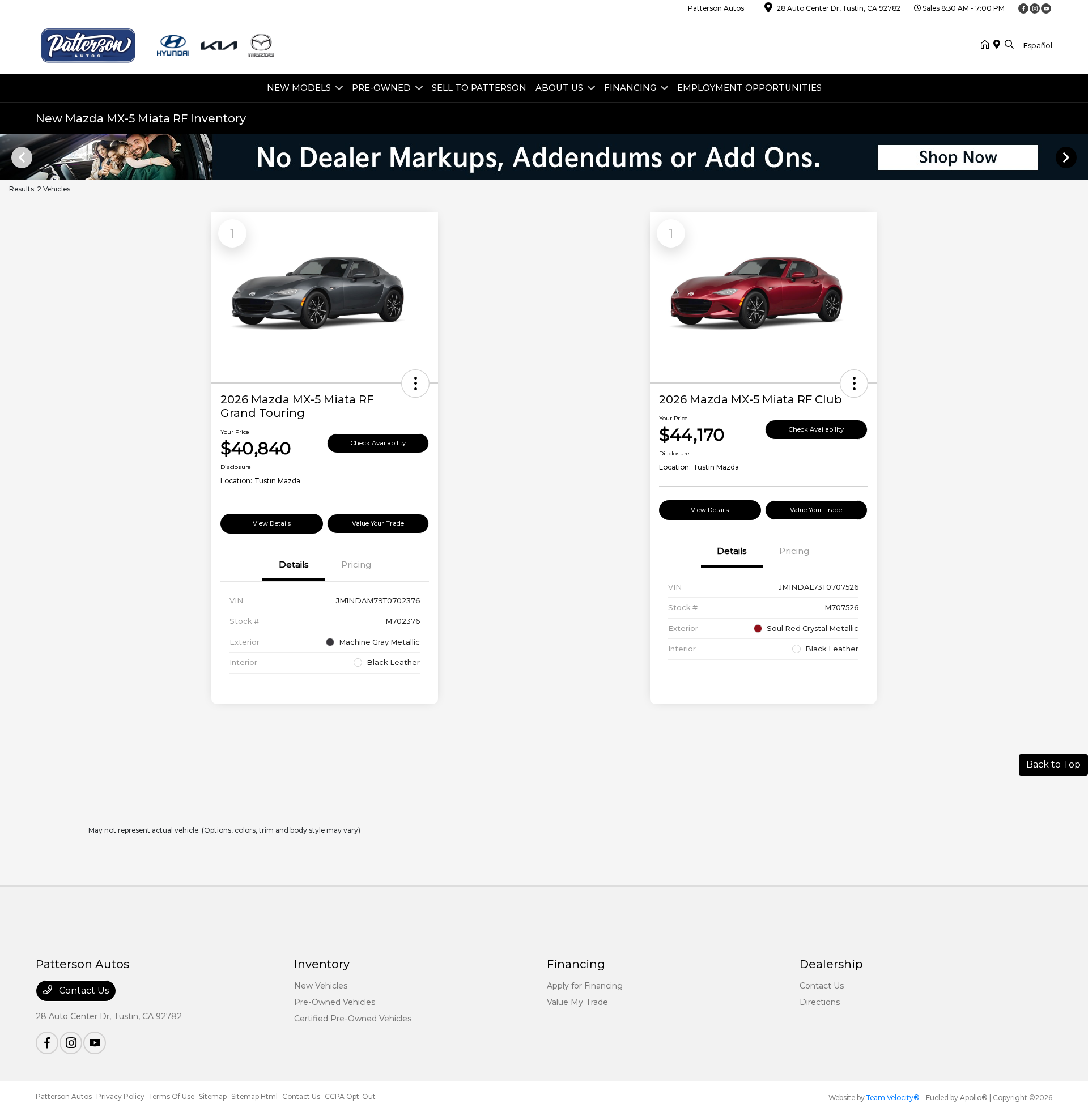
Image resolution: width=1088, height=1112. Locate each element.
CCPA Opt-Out (350, 1096)
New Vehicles (320, 986)
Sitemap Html (254, 1096)
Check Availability (378, 443)
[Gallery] (544, 157)
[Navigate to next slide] (1079, 156)
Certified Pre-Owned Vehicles (352, 1018)
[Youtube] (1046, 8)
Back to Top (1053, 764)
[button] (415, 383)
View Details (272, 523)
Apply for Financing (585, 986)
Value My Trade (577, 1002)
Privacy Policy (120, 1096)
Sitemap (213, 1096)
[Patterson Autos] (157, 44)
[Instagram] (1035, 8)
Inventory (322, 964)
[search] (1009, 45)
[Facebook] (1023, 8)
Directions (820, 1002)
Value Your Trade (378, 523)
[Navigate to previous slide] (8, 156)
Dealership (831, 964)
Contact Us (83, 990)
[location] (768, 9)
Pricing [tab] (356, 564)
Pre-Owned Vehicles (334, 1002)
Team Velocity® (893, 1097)
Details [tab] (294, 564)
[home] (987, 45)
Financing (576, 964)
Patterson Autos (64, 1096)
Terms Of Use (171, 1096)
